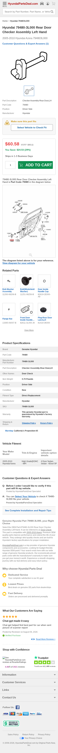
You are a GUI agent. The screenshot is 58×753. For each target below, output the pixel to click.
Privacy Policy (44, 734)
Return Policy (46, 423)
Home (5, 21)
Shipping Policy (29, 423)
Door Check (46, 530)
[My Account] (48, 3)
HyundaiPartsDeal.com (12, 545)
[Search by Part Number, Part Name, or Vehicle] (52, 12)
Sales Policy (13, 734)
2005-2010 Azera (34, 532)
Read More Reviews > (45, 639)
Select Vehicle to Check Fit (32, 127)
